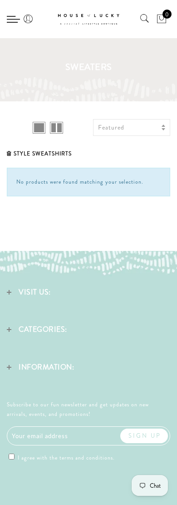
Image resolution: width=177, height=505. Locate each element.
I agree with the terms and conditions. (65, 458)
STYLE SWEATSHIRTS (43, 154)
